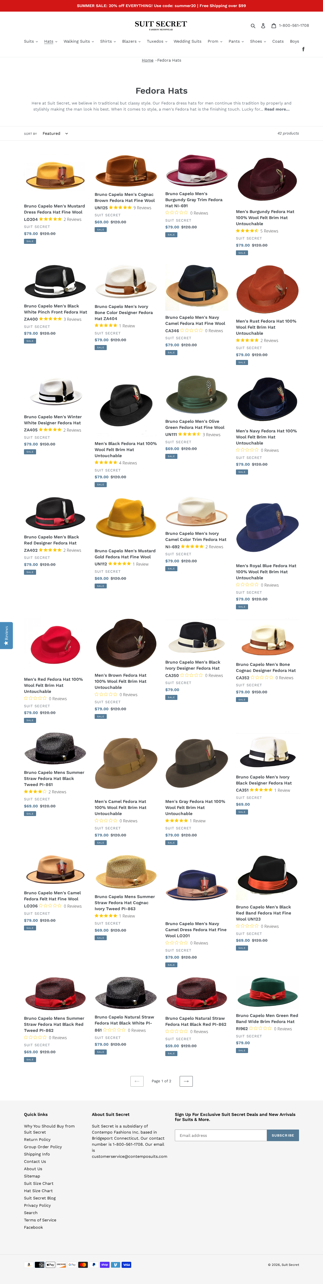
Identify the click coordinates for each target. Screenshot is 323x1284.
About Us (33, 1168)
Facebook (33, 1227)
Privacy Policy (37, 1205)
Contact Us (35, 1161)
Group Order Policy (43, 1146)
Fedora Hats (169, 60)
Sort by (30, 134)
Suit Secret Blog (40, 1198)
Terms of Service (40, 1220)
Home (147, 60)
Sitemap (32, 1176)
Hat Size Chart (38, 1190)
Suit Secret (290, 1265)
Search (31, 1212)
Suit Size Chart (38, 1183)
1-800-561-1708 (294, 25)
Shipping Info (37, 1154)
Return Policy (37, 1139)
